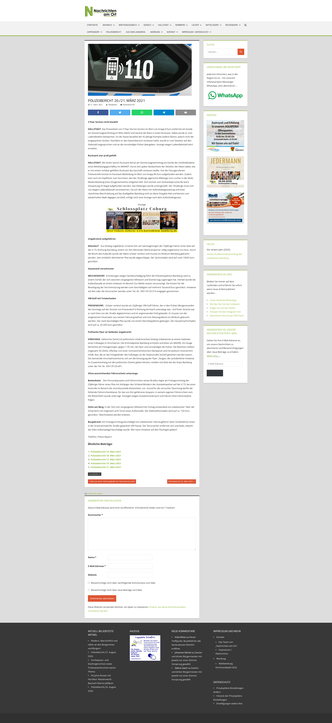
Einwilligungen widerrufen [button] (229, 703)
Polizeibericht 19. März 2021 (106, 451)
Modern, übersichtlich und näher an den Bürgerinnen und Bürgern (102, 644)
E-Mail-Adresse (97, 566)
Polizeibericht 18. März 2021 (106, 455)
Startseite (92, 24)
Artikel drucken (95, 493)
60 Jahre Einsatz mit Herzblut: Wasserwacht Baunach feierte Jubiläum (100, 679)
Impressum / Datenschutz (195, 31)
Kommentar (95, 514)
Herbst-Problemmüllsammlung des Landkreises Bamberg (224, 256)
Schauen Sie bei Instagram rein (225, 311)
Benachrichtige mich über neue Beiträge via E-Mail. (116, 589)
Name (92, 557)
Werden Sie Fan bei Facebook (225, 304)
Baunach (107, 24)
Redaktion (112, 104)
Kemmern (180, 24)
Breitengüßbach (128, 24)
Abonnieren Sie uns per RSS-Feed (226, 315)
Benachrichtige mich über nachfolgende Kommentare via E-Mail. (123, 582)
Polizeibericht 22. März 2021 (180, 482)
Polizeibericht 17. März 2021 (106, 459)
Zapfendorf (93, 31)
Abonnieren (215, 373)
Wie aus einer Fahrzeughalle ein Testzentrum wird (113, 482)
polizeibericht (95, 474)
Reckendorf (231, 24)
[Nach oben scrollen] (327, 718)
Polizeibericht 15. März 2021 (106, 463)
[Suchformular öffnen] (246, 25)
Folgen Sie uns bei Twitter (223, 307)
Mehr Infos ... (213, 355)
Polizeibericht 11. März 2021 (106, 467)
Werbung (155, 31)
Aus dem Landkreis (135, 31)
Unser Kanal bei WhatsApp (223, 300)
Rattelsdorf (212, 24)
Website (92, 574)
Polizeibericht (113, 31)
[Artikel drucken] (86, 493)
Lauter (195, 24)
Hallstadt (163, 24)
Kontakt (171, 31)
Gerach (147, 24)
